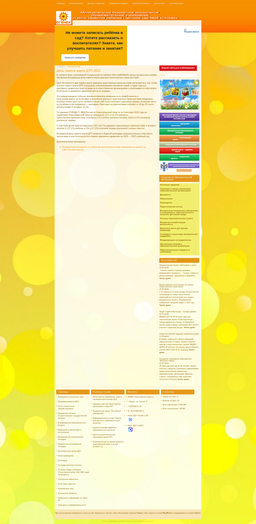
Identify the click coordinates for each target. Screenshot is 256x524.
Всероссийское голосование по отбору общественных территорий (176, 286)
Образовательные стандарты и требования (175, 251)
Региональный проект (179, 138)
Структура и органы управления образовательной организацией (175, 190)
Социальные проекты (179, 157)
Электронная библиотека (68, 479)
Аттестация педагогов (67, 484)
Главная (61, 4)
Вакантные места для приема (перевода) (174, 229)
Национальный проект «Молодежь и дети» (178, 265)
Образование (166, 199)
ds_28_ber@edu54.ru (136, 411)
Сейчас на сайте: (170, 397)
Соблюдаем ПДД (73, 67)
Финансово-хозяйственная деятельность (172, 223)
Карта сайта (159, 4)
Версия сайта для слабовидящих (178, 68)
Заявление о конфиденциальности (72, 505)
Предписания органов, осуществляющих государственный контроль (72, 415)
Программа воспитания (179, 124)
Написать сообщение (75, 57)
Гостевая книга (176, 4)
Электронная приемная (67, 493)
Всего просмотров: (170, 405)
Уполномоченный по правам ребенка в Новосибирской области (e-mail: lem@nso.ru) (108, 444)
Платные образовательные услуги (176, 218)
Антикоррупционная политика (70, 465)
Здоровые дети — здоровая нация (179, 150)
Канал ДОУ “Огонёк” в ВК (138, 416)
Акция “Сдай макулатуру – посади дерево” (178, 311)
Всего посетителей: (171, 409)
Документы (165, 195)
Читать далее (165, 278)
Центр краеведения (66, 456)
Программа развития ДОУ (68, 402)
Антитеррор (62, 460)
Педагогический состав (171, 207)
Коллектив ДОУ (76, 4)
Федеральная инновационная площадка (179, 144)
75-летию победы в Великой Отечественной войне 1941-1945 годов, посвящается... (73, 472)
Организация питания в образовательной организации (175, 245)
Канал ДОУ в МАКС (136, 426)
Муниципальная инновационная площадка (179, 131)
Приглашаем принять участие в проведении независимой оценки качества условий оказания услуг (179, 117)
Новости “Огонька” (141, 4)
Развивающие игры (65, 489)
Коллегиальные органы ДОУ (69, 451)
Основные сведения (169, 185)
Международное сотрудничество (175, 240)
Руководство (166, 203)
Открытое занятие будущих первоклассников (179, 334)
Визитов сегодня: (170, 401)
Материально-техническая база (70, 397)
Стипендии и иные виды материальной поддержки (178, 235)
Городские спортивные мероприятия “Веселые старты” (175, 360)
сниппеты (150, 521)
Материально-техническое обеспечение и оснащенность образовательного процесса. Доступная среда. (179, 212)
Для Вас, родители (96, 4)
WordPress (121, 521)
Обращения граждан (118, 4)
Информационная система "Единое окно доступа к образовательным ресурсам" (107, 420)
